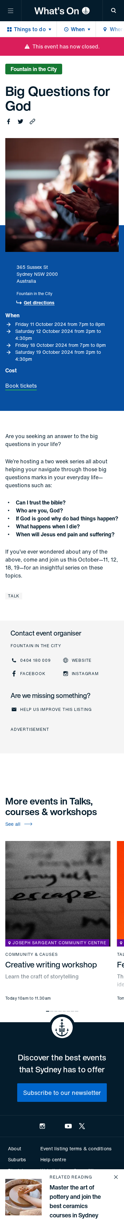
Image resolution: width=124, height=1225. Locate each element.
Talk (14, 596)
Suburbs (17, 1159)
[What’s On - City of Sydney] (61, 10)
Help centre (53, 1159)
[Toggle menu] (10, 10)
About (14, 1148)
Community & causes (31, 954)
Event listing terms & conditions (75, 1148)
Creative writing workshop (51, 964)
